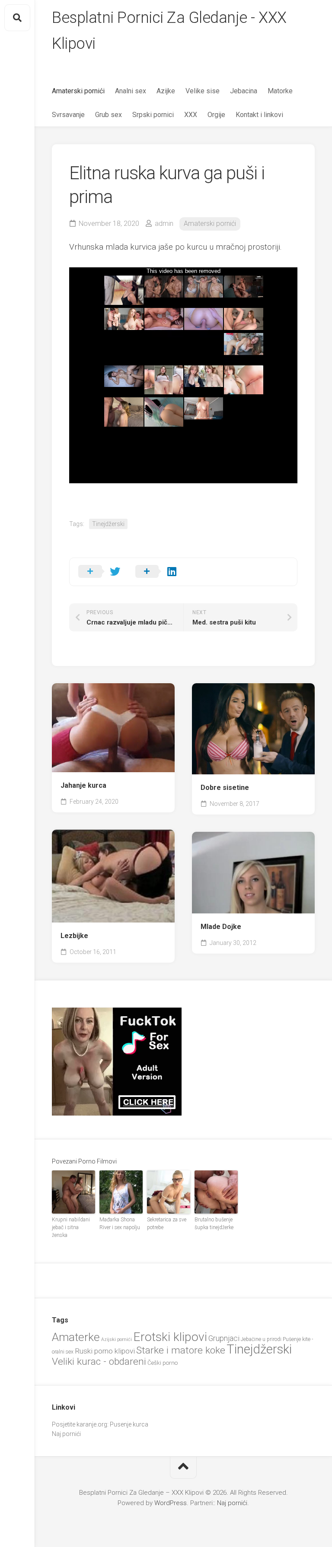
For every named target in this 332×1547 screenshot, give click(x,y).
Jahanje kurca (83, 785)
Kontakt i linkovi (259, 115)
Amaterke (76, 1337)
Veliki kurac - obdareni (99, 1361)
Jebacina (243, 91)
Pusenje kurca (129, 1424)
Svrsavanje (68, 115)
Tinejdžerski (108, 523)
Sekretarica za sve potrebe (166, 1223)
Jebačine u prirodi (261, 1339)
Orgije (216, 115)
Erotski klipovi (170, 1337)
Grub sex (108, 115)
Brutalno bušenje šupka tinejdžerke (214, 1223)
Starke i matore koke (180, 1350)
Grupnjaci (223, 1338)
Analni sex (130, 91)
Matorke (280, 91)
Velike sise (202, 91)
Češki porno (162, 1363)
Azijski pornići (116, 1339)
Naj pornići (66, 1433)
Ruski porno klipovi (105, 1351)
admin (164, 223)
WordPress (170, 1503)
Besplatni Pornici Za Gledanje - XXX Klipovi (169, 31)
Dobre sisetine (225, 787)
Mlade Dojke (221, 926)
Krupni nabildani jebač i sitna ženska (71, 1227)
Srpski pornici (153, 115)
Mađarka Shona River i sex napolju (119, 1223)
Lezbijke (74, 936)
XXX (190, 115)
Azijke (165, 91)
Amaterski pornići (78, 91)
